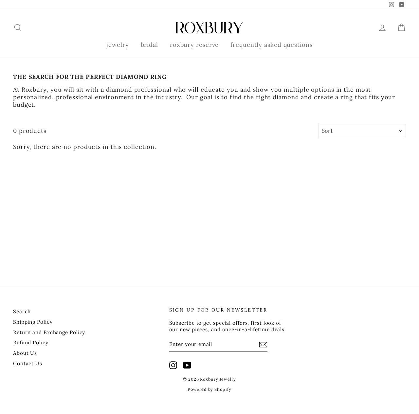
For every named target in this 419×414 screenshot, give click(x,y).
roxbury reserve (194, 44)
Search (22, 311)
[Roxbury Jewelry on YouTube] (187, 365)
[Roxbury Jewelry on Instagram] (173, 365)
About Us (25, 353)
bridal (149, 44)
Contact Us (27, 363)
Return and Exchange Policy (49, 332)
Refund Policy (30, 342)
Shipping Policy (33, 322)
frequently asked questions (271, 44)
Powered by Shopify (209, 389)
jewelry (117, 44)
